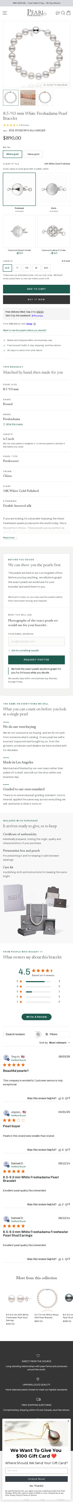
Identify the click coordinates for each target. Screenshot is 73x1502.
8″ (36, 268)
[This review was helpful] (60, 1204)
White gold (12, 154)
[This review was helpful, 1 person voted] (60, 1259)
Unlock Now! (36, 1479)
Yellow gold (33, 154)
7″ (17, 268)
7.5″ (27, 268)
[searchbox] (19, 1034)
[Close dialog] (68, 1421)
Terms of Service (30, 1495)
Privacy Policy (15, 1495)
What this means (14, 424)
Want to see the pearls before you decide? (24, 330)
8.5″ (46, 268)
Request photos (36, 659)
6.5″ (7, 268)
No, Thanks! (37, 1485)
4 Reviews (24, 125)
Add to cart (36, 289)
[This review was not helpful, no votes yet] (66, 1098)
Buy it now (36, 299)
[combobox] (54, 1042)
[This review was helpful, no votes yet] (60, 1098)
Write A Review (36, 1017)
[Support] (58, 13)
